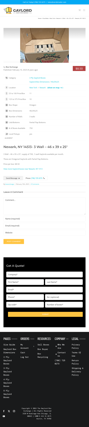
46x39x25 (55, 82)
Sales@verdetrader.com (57, 2)
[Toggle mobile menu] (84, 10)
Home (39, 18)
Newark (58, 18)
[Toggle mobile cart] (79, 10)
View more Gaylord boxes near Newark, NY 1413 (23, 169)
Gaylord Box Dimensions (39, 82)
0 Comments (35, 184)
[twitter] (9, 411)
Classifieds (45, 18)
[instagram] (14, 411)
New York (52, 18)
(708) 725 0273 (36, 178)
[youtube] (4, 416)
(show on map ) (55, 87)
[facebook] (4, 411)
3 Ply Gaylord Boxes (37, 78)
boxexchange (9, 184)
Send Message (12, 178)
